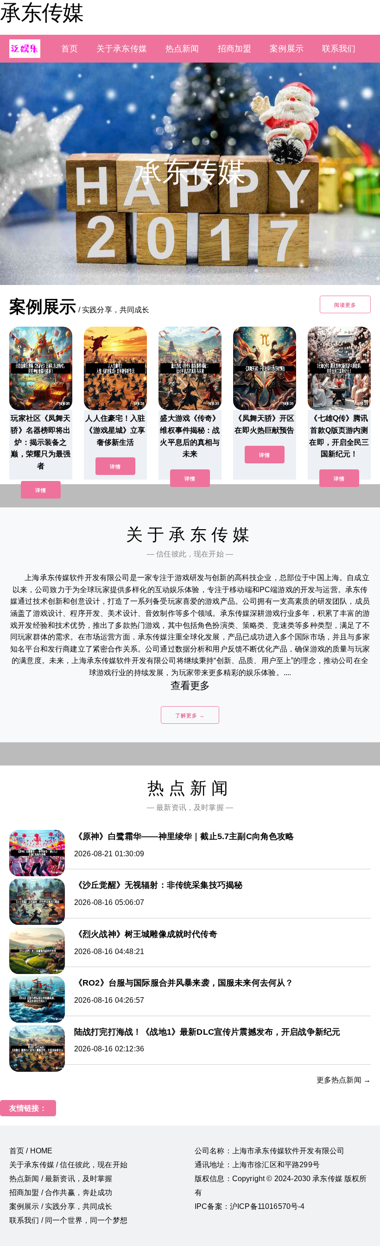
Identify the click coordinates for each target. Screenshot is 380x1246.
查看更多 (190, 685)
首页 (69, 48)
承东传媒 (41, 12)
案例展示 (287, 48)
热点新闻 (182, 48)
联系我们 (339, 48)
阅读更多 (345, 305)
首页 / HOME (30, 1151)
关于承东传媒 (121, 48)
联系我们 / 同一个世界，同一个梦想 (68, 1220)
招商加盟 (235, 48)
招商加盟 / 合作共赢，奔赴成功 (61, 1192)
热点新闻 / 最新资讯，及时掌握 (61, 1179)
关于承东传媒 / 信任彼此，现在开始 (68, 1165)
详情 (40, 490)
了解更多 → (190, 715)
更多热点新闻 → (344, 1080)
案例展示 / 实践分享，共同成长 (61, 1206)
